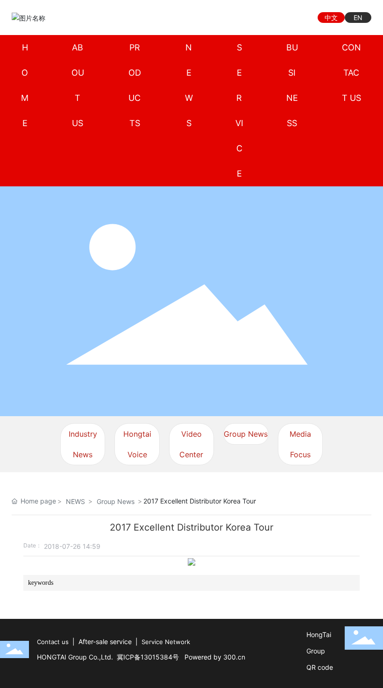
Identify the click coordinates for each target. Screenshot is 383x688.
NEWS (75, 501)
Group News (246, 434)
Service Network (166, 641)
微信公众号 (284, 17)
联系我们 (267, 17)
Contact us (53, 641)
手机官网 (300, 17)
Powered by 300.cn (214, 657)
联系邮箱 (251, 17)
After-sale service (105, 641)
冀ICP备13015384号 (148, 657)
